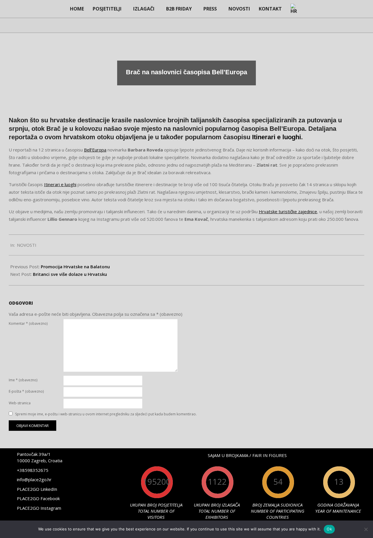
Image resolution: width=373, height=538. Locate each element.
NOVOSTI (26, 245)
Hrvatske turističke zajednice (288, 211)
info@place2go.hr (34, 479)
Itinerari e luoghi (276, 137)
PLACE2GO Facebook (38, 498)
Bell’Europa (95, 150)
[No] (366, 529)
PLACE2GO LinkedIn (37, 489)
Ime (23, 380)
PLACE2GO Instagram (39, 508)
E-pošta (26, 391)
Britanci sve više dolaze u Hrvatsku (70, 274)
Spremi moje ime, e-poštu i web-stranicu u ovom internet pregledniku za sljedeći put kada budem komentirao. (106, 414)
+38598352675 (32, 470)
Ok (329, 529)
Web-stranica (20, 403)
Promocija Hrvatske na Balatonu (75, 266)
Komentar (28, 323)
